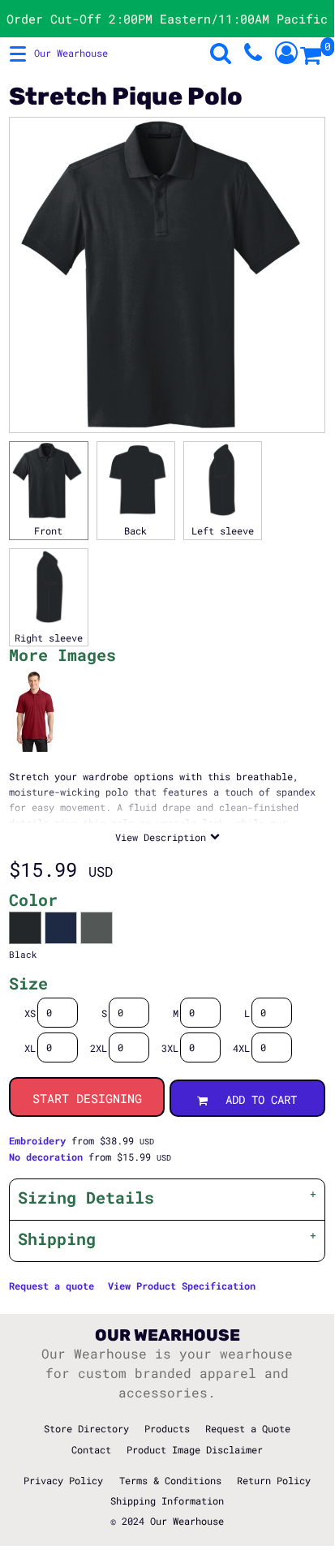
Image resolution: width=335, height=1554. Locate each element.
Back (135, 530)
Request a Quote (247, 1428)
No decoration (46, 1156)
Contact (91, 1449)
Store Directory (86, 1428)
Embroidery (37, 1140)
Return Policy (274, 1480)
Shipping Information (167, 1500)
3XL (169, 1047)
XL (30, 1047)
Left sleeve (222, 530)
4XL (241, 1047)
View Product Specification (182, 1285)
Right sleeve (49, 637)
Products (167, 1428)
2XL (98, 1047)
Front (48, 530)
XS (30, 1013)
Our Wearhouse (187, 1520)
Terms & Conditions (170, 1480)
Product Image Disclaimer (195, 1449)
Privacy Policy (63, 1480)
